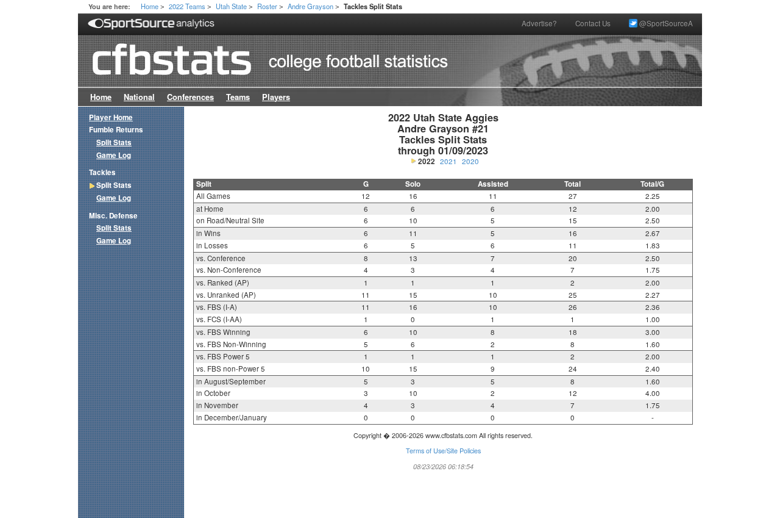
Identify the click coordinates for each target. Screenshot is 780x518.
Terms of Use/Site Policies (443, 450)
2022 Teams (187, 6)
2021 (448, 161)
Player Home (111, 117)
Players (276, 97)
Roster (267, 6)
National (139, 97)
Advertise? (539, 23)
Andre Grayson (310, 6)
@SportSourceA (665, 23)
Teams (238, 97)
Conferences (190, 97)
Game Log (113, 155)
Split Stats (114, 142)
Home (149, 6)
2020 (470, 161)
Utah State (231, 6)
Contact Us (593, 23)
